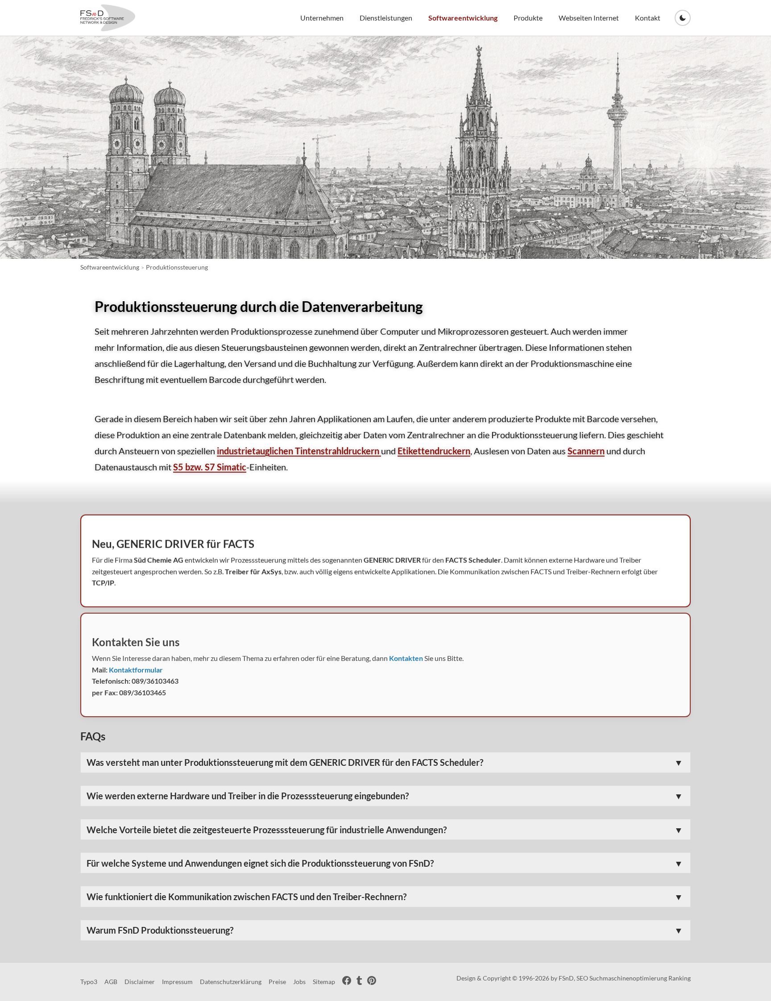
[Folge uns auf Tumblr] (359, 982)
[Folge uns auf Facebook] (346, 982)
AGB (110, 981)
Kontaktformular (136, 669)
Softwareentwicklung (462, 17)
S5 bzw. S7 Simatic (209, 466)
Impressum (177, 981)
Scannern (586, 450)
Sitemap (324, 981)
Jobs (299, 981)
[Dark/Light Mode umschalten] (683, 18)
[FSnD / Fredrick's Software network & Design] (107, 17)
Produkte (528, 17)
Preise (277, 981)
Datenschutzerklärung (230, 981)
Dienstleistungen (386, 17)
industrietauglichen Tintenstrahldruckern (299, 450)
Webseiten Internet (589, 17)
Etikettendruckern (434, 450)
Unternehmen (322, 17)
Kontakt (647, 17)
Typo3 (88, 981)
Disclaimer (139, 981)
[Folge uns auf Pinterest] (371, 982)
